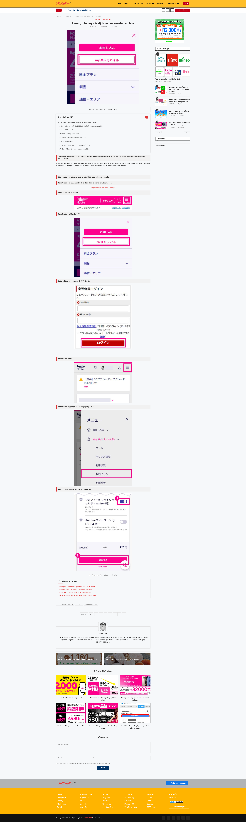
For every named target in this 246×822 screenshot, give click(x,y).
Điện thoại (106, 801)
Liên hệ (149, 797)
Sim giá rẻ (128, 794)
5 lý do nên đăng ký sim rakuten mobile (71, 726)
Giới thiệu (150, 794)
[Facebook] (163, 10)
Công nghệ (106, 797)
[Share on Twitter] (101, 614)
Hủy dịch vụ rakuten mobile (65, 604)
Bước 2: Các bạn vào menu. (69, 130)
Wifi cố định (128, 801)
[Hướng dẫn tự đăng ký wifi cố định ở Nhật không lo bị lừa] (161, 102)
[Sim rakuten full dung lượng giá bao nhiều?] (103, 685)
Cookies (150, 804)
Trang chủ (58, 16)
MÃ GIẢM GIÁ (161, 4)
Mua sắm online (86, 794)
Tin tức (60, 794)
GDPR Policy (151, 807)
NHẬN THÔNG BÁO (182, 10)
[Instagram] (173, 818)
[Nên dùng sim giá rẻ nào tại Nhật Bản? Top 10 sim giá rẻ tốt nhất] (161, 90)
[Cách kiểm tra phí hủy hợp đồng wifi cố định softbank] (135, 713)
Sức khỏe (83, 807)
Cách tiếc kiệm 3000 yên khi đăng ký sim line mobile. (76, 589)
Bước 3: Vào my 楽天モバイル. (71, 134)
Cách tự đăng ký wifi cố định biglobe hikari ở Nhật (179, 112)
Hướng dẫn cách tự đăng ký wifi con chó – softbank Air (77, 587)
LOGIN (186, 3)
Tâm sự (60, 801)
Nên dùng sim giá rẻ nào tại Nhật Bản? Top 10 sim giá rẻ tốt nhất (179, 89)
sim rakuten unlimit (91, 604)
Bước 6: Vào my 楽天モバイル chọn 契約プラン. (76, 145)
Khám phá (83, 804)
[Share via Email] (124, 614)
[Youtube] (168, 10)
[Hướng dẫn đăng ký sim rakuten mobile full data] (135, 685)
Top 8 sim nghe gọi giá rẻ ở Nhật (79, 10)
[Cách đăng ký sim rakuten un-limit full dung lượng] (161, 125)
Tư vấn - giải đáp (130, 807)
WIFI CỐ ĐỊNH (150, 4)
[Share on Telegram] (115, 614)
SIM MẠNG (68, 16)
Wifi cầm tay (129, 797)
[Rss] (183, 818)
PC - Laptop (106, 804)
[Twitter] (168, 818)
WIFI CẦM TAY (138, 4)
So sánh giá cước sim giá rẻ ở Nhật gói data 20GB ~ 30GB (77, 595)
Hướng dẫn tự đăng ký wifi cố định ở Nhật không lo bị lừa (179, 101)
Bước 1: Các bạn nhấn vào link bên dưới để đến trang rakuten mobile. (82, 126)
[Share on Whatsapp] (110, 614)
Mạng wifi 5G (129, 804)
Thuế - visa (61, 804)
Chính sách (151, 801)
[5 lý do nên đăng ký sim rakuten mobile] (71, 713)
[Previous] (64, 10)
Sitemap (172, 797)
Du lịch (59, 807)
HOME (120, 4)
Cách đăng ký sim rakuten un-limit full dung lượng (75, 592)
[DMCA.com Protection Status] (176, 801)
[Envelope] (188, 818)
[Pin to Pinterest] (105, 614)
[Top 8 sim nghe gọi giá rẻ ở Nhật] (172, 65)
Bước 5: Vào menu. (67, 141)
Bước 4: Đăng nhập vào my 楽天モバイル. (74, 137)
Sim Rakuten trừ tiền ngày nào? (70, 698)
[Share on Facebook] (96, 614)
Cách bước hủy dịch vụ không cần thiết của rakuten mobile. (78, 122)
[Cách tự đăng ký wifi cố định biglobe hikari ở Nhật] (161, 114)
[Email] (172, 10)
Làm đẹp (105, 794)
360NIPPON (88, 818)
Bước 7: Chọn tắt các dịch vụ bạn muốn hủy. (75, 149)
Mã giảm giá (84, 797)
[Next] (67, 10)
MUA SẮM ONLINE (173, 4)
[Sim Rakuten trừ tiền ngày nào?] (71, 685)
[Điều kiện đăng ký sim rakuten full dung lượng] (103, 713)
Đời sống (83, 801)
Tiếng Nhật (61, 797)
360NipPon (103, 634)
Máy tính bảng (107, 807)
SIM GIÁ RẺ (127, 4)
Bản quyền (173, 794)
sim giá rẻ (79, 604)
